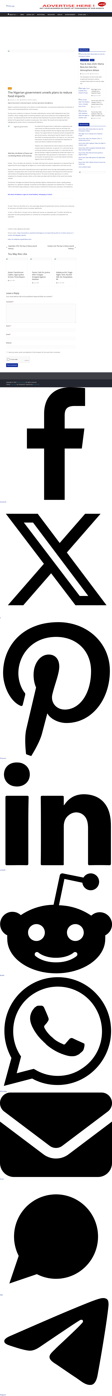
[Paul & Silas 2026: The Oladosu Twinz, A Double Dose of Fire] (84, 104)
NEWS (22, 14)
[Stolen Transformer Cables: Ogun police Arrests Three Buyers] (17, 259)
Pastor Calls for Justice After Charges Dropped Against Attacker (41, 275)
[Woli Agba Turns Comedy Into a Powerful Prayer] (84, 92)
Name (8, 326)
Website (8, 343)
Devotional (41, 14)
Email (8, 334)
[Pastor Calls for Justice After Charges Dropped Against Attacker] (41, 259)
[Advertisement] (56, 30)
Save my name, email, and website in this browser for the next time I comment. (34, 352)
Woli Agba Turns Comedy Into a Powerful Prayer (96, 91)
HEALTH (59, 14)
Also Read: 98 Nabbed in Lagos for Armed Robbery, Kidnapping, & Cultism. (30, 194)
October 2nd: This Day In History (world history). (61, 247)
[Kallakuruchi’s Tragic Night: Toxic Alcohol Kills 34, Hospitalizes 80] (65, 259)
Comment (10, 302)
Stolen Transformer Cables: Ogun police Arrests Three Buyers (16, 274)
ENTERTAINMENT (70, 14)
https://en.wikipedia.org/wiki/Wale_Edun (19, 239)
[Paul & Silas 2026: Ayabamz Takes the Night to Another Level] (84, 115)
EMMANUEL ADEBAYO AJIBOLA (29, 100)
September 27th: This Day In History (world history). (22, 247)
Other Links (82, 14)
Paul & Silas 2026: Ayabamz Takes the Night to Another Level (97, 113)
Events (92, 60)
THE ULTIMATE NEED (85, 167)
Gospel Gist (30, 14)
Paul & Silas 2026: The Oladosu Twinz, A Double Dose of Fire (97, 102)
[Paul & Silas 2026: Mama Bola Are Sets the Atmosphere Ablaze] (92, 55)
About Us (13, 14)
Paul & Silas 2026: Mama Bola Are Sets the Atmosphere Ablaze (92, 67)
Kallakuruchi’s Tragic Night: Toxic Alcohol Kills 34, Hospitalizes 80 (64, 275)
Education (51, 14)
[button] (17, 14)
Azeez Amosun (95, 74)
